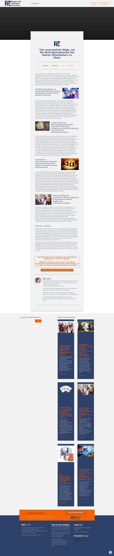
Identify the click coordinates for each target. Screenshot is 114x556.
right (78, 525)
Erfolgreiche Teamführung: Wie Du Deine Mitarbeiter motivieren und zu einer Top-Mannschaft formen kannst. (85, 350)
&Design (81, 536)
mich (26, 525)
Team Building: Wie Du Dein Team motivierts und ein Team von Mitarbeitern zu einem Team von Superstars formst (85, 474)
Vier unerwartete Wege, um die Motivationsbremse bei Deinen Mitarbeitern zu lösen (85, 412)
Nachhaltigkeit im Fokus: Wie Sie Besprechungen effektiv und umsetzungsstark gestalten (65, 350)
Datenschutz (84, 531)
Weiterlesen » (62, 373)
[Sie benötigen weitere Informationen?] (110, 552)
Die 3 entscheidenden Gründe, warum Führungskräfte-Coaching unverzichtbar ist (65, 479)
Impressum (77, 531)
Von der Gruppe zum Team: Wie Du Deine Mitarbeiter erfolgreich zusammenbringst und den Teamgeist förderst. (65, 412)
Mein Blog (57, 36)
